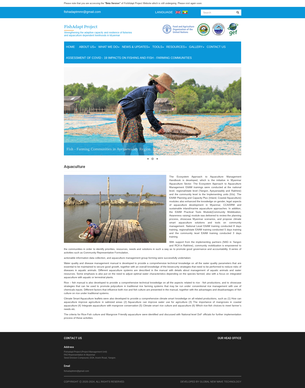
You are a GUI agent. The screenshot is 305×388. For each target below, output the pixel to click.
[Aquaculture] (178, 12)
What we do (107, 47)
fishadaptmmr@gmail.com (76, 371)
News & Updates (134, 47)
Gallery (194, 47)
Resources (174, 47)
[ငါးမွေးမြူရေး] (185, 12)
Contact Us (216, 47)
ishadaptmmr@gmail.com (83, 12)
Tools (156, 47)
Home (70, 47)
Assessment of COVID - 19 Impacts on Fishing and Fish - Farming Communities (129, 58)
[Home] (101, 31)
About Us (85, 47)
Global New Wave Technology (220, 381)
